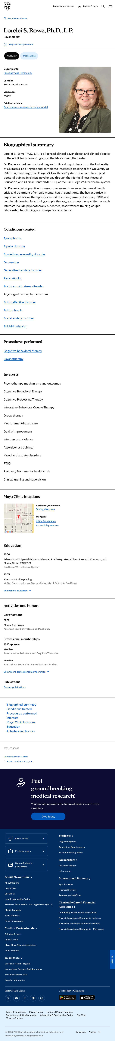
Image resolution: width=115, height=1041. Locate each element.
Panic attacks (12, 278)
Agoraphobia (12, 238)
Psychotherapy (13, 359)
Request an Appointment (21, 44)
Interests (11, 374)
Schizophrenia (13, 310)
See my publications (14, 687)
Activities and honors (21, 605)
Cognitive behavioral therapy (23, 351)
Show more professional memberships (24, 671)
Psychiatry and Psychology (18, 72)
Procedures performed (23, 341)
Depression (11, 262)
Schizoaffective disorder (20, 302)
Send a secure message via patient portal (26, 107)
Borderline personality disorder (24, 254)
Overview (12, 55)
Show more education (15, 590)
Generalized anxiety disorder (23, 270)
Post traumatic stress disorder (24, 286)
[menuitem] (12, 56)
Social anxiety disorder (19, 318)
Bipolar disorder (14, 246)
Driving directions (45, 509)
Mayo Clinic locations (22, 496)
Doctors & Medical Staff (16, 756)
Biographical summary (29, 144)
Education (12, 545)
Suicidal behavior (15, 326)
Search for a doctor (17, 18)
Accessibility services (47, 525)
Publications (29, 55)
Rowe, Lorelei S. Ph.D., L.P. (19, 761)
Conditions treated (19, 229)
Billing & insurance (46, 520)
